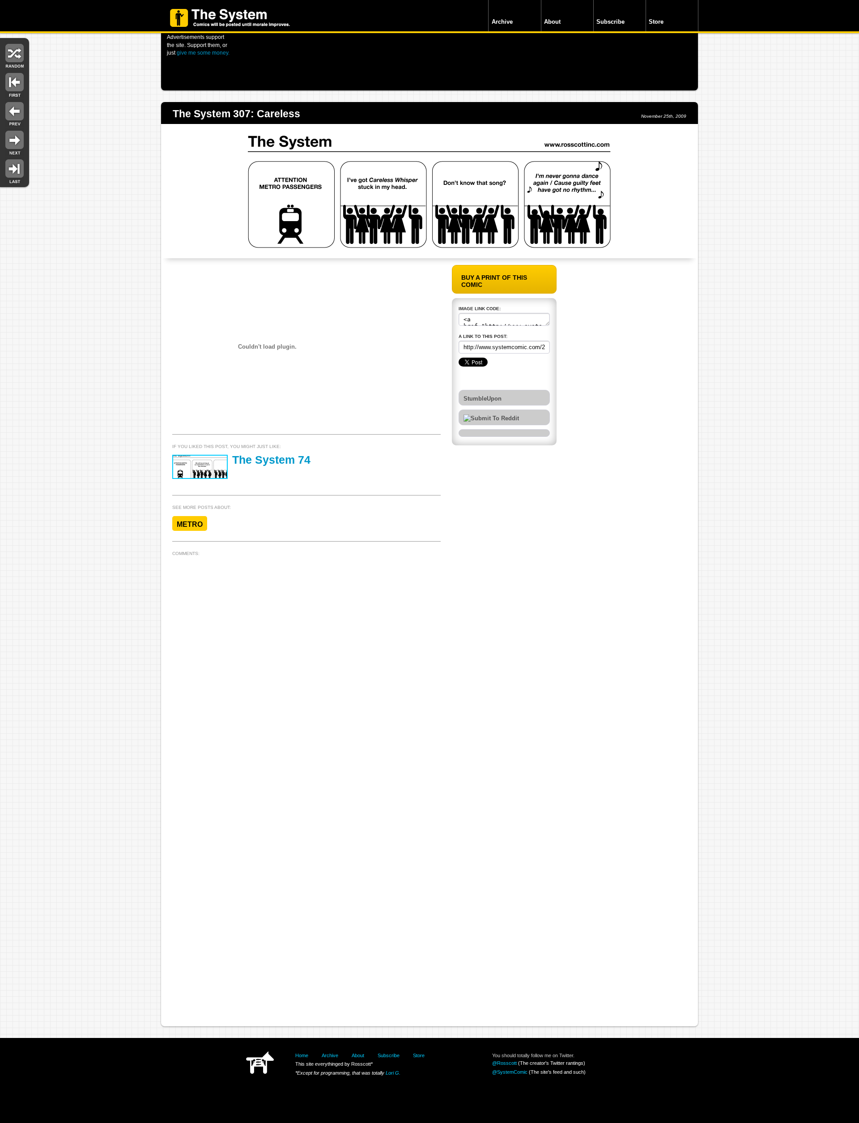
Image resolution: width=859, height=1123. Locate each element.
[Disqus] (306, 671)
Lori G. (393, 1073)
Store (656, 21)
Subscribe (610, 21)
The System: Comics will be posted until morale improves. (230, 18)
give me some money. (203, 53)
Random (14, 54)
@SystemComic (509, 1072)
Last (14, 170)
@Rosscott (504, 1063)
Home (301, 1055)
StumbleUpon (483, 399)
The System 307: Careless (236, 114)
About (552, 21)
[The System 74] (200, 467)
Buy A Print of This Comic (494, 281)
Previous (14, 113)
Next (14, 142)
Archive (502, 21)
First (14, 84)
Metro (190, 524)
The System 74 (271, 460)
